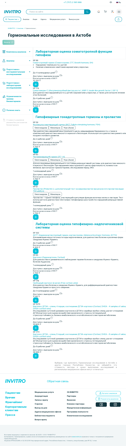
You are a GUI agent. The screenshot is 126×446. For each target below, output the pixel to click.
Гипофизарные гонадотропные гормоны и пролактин (78, 117)
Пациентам (12, 392)
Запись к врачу (41, 400)
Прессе (10, 415)
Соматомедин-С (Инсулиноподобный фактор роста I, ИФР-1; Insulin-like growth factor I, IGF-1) (75, 90)
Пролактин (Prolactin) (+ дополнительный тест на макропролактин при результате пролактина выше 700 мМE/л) (78, 190)
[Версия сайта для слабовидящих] (110, 2)
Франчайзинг (14, 402)
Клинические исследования (79, 416)
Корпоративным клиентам (16, 408)
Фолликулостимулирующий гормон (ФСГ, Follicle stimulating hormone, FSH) (66, 124)
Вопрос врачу (41, 420)
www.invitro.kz (77, 437)
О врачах (39, 404)
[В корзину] (36, 84)
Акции (35, 19)
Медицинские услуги (57, 19)
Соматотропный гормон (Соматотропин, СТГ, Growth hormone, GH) (63, 62)
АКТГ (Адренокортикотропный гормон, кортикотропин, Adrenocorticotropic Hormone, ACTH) (75, 235)
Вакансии (71, 400)
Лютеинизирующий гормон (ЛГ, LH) (49, 157)
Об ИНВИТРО (72, 392)
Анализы (26, 19)
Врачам (10, 397)
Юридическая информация (79, 408)
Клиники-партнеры (75, 404)
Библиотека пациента (45, 416)
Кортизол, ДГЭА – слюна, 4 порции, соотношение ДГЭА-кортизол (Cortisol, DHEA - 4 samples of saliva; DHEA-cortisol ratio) (79, 307)
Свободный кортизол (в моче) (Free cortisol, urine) (55, 283)
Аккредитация (41, 396)
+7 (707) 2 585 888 (73, 2)
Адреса (43, 19)
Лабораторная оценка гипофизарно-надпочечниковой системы (79, 225)
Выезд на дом (74, 19)
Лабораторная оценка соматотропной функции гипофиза (74, 53)
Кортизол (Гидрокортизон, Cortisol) (49, 257)
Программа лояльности (77, 412)
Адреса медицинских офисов (48, 412)
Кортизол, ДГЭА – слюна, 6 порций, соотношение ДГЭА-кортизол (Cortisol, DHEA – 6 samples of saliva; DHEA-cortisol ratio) (79, 335)
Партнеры (71, 396)
